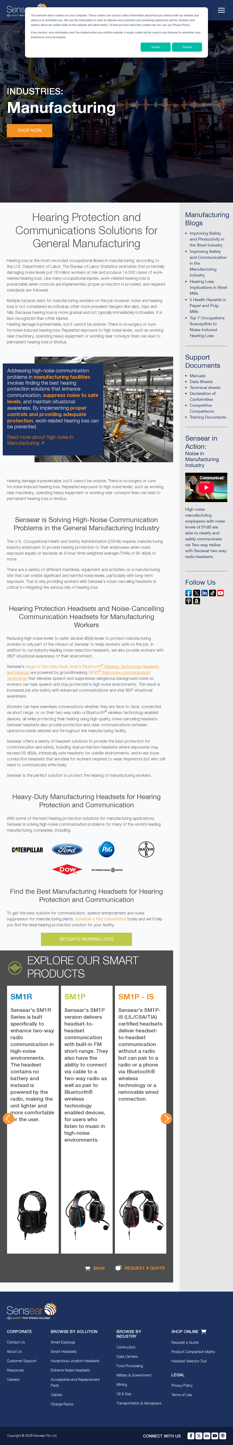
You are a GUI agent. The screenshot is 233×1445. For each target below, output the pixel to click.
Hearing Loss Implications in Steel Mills (208, 287)
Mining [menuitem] (121, 1385)
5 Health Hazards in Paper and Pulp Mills (208, 305)
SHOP (98, 1268)
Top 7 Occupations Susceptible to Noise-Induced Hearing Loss (207, 326)
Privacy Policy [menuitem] (181, 1385)
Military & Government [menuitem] (133, 1375)
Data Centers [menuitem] (127, 1357)
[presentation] (8, 1118)
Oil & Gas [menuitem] (123, 1394)
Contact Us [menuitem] (16, 1342)
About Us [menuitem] (14, 1352)
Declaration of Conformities (202, 396)
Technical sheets (205, 387)
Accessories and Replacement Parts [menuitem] (75, 1382)
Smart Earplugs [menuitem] (63, 1342)
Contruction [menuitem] (125, 1347)
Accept (155, 47)
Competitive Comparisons (202, 408)
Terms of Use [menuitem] (181, 1395)
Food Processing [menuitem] (129, 1366)
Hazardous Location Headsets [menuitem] (75, 1361)
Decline (187, 47)
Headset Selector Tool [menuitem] (189, 1361)
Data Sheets (201, 381)
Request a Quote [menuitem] (185, 1342)
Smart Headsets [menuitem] (63, 1352)
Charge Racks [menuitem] (62, 1404)
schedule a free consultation (100, 919)
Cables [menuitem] (56, 1395)
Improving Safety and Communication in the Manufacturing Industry (208, 263)
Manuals (197, 375)
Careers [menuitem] (13, 1380)
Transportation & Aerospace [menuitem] (138, 1403)
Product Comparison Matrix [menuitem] (193, 1352)
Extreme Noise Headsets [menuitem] (70, 1370)
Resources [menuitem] (15, 1370)
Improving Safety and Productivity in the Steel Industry (207, 239)
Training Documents (208, 417)
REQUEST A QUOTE (144, 1268)
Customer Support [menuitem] (21, 1361)
